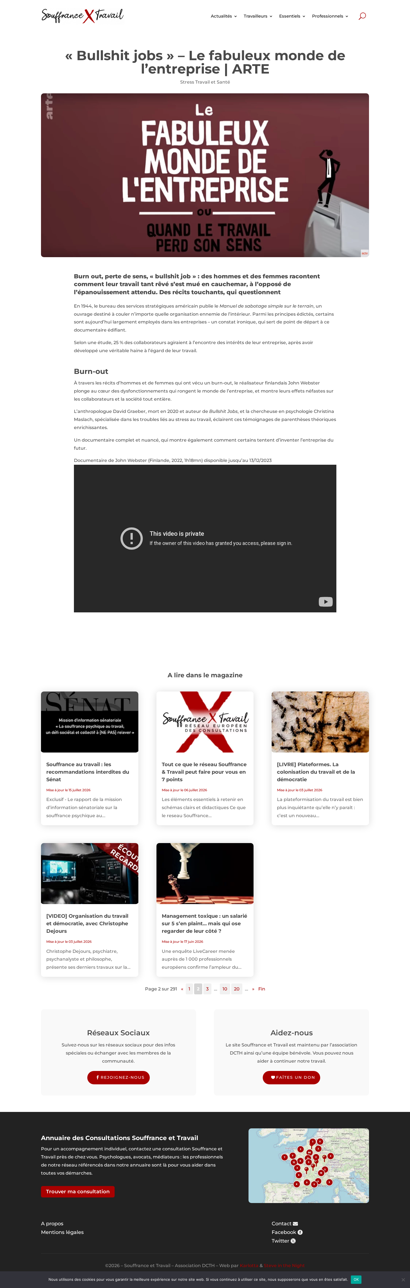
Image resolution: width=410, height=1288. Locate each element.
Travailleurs (255, 16)
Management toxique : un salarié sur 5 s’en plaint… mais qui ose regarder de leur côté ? (204, 923)
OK (356, 1279)
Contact (281, 1224)
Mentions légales (62, 1232)
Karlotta (249, 1265)
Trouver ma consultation (78, 1192)
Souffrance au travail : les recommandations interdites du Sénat (87, 772)
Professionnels (327, 16)
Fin (261, 989)
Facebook (284, 1232)
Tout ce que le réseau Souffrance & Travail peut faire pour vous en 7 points (204, 772)
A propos (52, 1224)
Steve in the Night (284, 1265)
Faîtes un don (295, 1077)
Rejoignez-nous (123, 1077)
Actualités (221, 16)
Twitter (280, 1241)
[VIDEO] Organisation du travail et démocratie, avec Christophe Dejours (87, 923)
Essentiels (289, 16)
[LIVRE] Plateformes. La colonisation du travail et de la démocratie (316, 772)
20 (237, 989)
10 (225, 989)
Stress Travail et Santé (205, 82)
